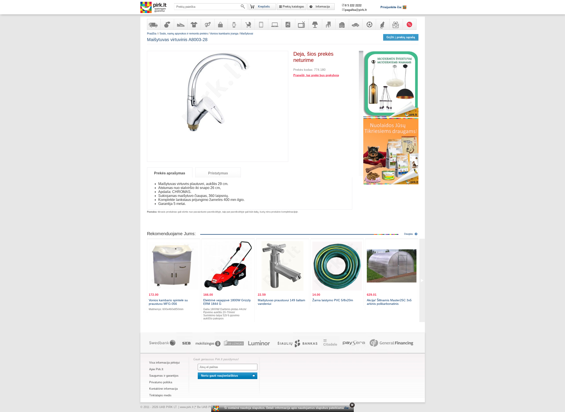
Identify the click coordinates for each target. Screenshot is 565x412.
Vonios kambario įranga (224, 33)
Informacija (323, 6)
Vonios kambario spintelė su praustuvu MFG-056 (168, 301)
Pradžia (151, 33)
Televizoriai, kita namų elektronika (301, 24)
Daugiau (408, 234)
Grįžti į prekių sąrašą (400, 37)
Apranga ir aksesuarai (194, 24)
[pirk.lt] (216, 408)
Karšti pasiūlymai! (411, 24)
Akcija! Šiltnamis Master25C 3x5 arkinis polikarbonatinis (389, 301)
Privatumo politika (160, 382)
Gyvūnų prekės (382, 24)
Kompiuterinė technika (274, 24)
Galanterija (221, 24)
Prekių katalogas (293, 6)
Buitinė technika (288, 24)
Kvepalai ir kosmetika (167, 24)
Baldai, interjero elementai (328, 24)
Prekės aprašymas (169, 173)
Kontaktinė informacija (163, 388)
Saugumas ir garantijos (164, 375)
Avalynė (180, 24)
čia (346, 408)
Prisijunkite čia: (391, 7)
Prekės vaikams (247, 24)
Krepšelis (264, 6)
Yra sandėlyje (153, 24)
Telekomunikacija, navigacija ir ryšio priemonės (261, 24)
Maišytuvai (246, 33)
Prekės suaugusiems (207, 24)
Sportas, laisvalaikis (369, 24)
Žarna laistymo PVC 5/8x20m (332, 300)
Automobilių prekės (355, 24)
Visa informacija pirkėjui (164, 362)
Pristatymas (218, 173)
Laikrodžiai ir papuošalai (234, 24)
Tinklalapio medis (160, 395)
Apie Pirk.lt (156, 369)
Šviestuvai (315, 24)
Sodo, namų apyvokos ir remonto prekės (342, 24)
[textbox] (210, 6)
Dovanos (396, 24)
